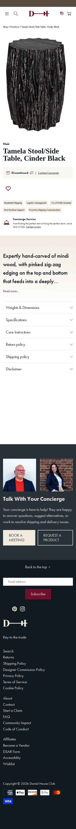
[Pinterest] (14, 608)
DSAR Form (11, 751)
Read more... (11, 291)
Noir (6, 144)
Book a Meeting (16, 537)
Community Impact (17, 722)
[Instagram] (22, 608)
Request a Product (52, 537)
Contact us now (33, 226)
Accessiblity (12, 757)
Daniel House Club (42, 783)
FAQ (6, 716)
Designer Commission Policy (24, 669)
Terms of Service (15, 681)
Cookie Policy (13, 687)
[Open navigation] (7, 14)
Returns (8, 657)
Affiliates (9, 739)
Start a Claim (12, 710)
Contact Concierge (48, 173)
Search (8, 651)
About (7, 698)
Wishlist (9, 763)
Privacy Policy (13, 675)
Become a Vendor (16, 745)
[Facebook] (6, 608)
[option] (38, 85)
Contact (9, 704)
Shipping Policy (14, 663)
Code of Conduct (16, 729)
